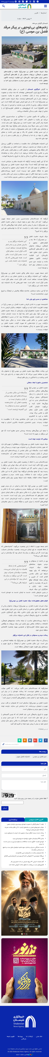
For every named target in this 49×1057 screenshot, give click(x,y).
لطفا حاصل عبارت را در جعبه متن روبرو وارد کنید (31, 798)
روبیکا (15, 2)
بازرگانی (23, 1039)
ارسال (5, 808)
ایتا (34, 2)
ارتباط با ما (29, 1036)
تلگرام (37, 2)
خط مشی (39, 1036)
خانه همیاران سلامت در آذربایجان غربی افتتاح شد (30, 853)
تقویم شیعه (11, 1036)
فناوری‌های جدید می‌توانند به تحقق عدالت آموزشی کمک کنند (26, 865)
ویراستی (26, 2)
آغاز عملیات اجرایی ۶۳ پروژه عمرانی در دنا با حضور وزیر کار (27, 862)
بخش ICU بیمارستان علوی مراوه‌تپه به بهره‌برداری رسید (28, 839)
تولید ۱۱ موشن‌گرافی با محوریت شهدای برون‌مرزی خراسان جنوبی (25, 824)
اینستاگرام (30, 2)
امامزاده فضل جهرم (23, 756)
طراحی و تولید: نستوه (22, 1055)
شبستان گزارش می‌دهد (40, 23)
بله (23, 2)
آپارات (19, 2)
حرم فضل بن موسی (39, 756)
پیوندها (20, 1036)
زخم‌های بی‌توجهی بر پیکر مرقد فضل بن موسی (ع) (26, 30)
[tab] (36, 820)
